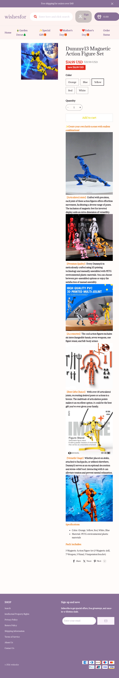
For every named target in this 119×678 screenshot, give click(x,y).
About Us (9, 642)
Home (8, 32)
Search (8, 608)
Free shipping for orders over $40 (57, 3)
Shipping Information (14, 631)
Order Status (106, 32)
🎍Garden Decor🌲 (22, 32)
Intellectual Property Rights (17, 614)
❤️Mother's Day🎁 (66, 32)
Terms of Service (12, 636)
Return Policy (11, 625)
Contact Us (9, 648)
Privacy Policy (11, 619)
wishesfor (15, 17)
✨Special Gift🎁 (44, 32)
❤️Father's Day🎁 (88, 32)
